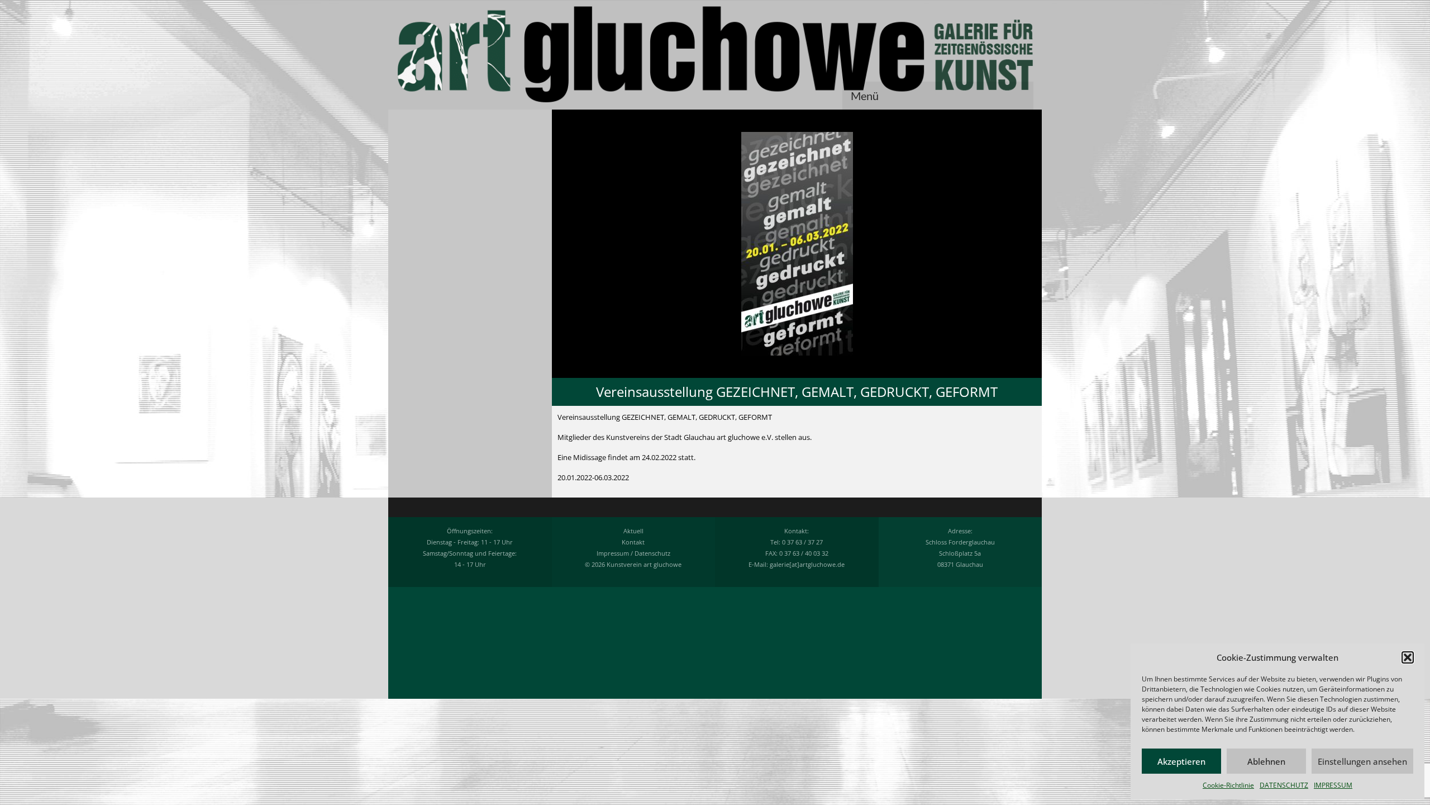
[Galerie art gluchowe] (715, 54)
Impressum (613, 553)
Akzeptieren (1181, 761)
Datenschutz (652, 553)
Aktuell (633, 531)
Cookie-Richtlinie (1228, 785)
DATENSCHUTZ (1284, 785)
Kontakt (633, 542)
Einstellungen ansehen (1362, 761)
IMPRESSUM (1333, 785)
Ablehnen (1266, 761)
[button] (1407, 657)
